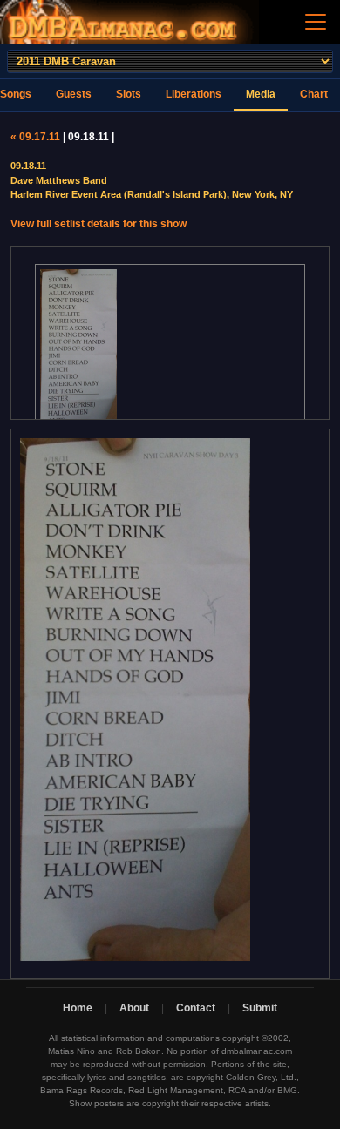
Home (77, 1008)
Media (260, 94)
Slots (128, 94)
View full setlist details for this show (98, 224)
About (134, 1008)
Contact (195, 1008)
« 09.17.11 (35, 137)
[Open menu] (315, 21)
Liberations (193, 94)
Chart (314, 94)
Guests (74, 94)
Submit (259, 1008)
